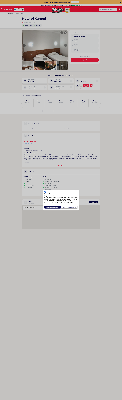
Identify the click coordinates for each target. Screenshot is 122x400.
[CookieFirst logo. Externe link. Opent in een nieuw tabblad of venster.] (45, 192)
